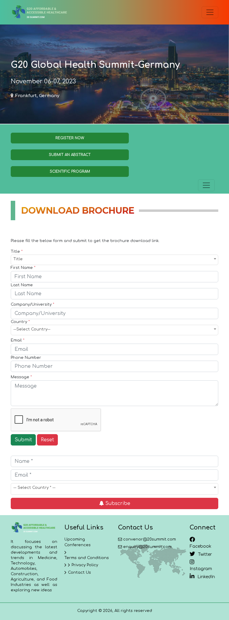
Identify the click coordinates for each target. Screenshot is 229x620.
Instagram (201, 569)
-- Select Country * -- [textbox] (34, 488)
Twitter (205, 554)
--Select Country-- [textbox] (31, 329)
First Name (23, 268)
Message (21, 377)
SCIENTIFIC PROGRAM (70, 171)
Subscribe (117, 503)
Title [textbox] (18, 259)
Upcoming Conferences (77, 542)
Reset (47, 440)
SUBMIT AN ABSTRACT (70, 155)
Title (17, 251)
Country (20, 322)
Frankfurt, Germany (37, 95)
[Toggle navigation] (210, 12)
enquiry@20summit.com (147, 547)
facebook (200, 546)
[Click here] (39, 12)
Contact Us (79, 572)
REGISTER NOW (69, 138)
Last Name (22, 285)
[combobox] (114, 260)
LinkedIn (206, 577)
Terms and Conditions (86, 558)
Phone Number (26, 358)
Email (17, 340)
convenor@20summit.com (149, 539)
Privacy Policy (85, 565)
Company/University (32, 304)
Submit (23, 440)
